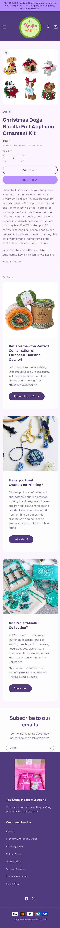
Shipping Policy (14, 846)
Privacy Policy (13, 861)
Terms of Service (15, 869)
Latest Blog (12, 884)
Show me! (20, 688)
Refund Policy (13, 854)
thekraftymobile (25, 919)
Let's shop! (21, 539)
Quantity (7, 151)
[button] (4, 27)
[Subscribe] (50, 748)
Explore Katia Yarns (27, 396)
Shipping (18, 145)
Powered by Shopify (39, 919)
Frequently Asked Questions (21, 839)
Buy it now (30, 180)
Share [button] (9, 277)
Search (10, 831)
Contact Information (17, 876)
